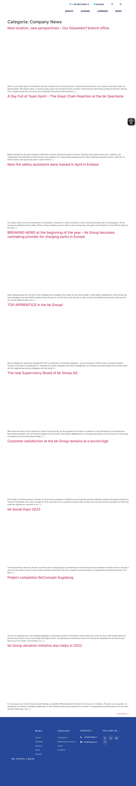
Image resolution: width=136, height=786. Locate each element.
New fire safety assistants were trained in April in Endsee (53, 164)
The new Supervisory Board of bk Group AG (42, 373)
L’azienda (39, 742)
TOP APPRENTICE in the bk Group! (35, 305)
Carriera (102, 11)
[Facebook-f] (105, 738)
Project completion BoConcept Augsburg (40, 577)
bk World (61, 750)
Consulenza (62, 737)
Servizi (69, 11)
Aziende (85, 11)
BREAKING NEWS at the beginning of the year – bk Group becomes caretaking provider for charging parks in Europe (61, 234)
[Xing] (105, 742)
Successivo (123, 714)
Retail (60, 746)
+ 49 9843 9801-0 (80, 4)
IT (112, 4)
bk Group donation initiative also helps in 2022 (44, 645)
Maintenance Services (66, 742)
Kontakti (100, 4)
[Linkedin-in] (116, 738)
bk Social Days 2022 (23, 509)
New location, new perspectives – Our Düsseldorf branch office (58, 28)
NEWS (118, 11)
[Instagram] (111, 738)
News (37, 750)
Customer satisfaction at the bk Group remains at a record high (57, 441)
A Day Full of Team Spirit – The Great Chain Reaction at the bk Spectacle (65, 96)
